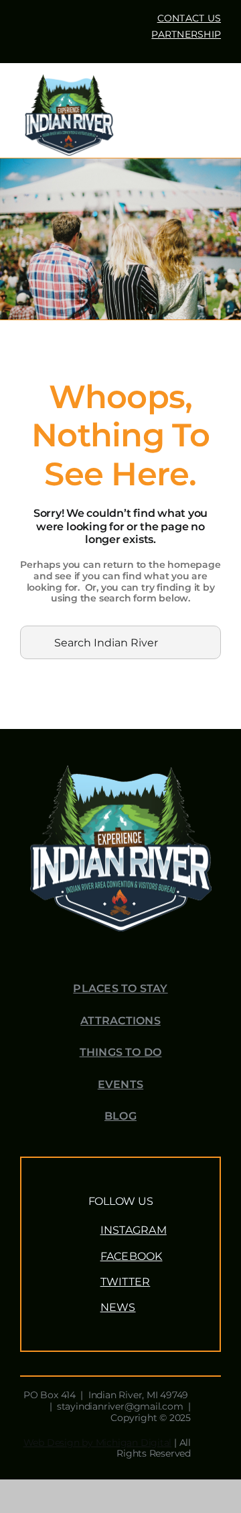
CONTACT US (189, 18)
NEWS (118, 1307)
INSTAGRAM (133, 1230)
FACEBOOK (131, 1256)
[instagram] (142, 47)
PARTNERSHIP (186, 34)
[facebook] (99, 47)
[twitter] (120, 47)
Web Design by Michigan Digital (97, 1442)
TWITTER (125, 1281)
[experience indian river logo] (69, 76)
